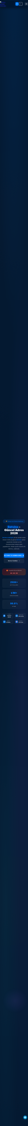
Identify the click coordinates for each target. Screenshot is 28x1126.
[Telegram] (25, 1118)
